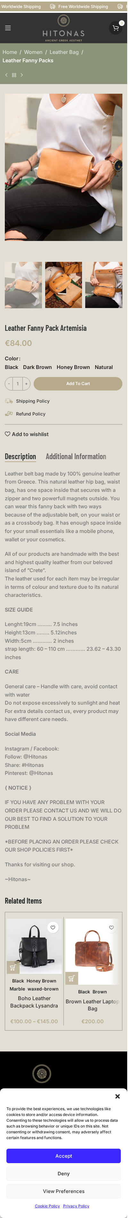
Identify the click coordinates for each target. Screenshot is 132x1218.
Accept (63, 1156)
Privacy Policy (76, 1206)
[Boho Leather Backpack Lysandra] (34, 946)
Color (11, 358)
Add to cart (78, 383)
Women (33, 52)
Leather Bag (64, 52)
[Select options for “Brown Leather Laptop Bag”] (71, 978)
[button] (117, 1096)
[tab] (20, 456)
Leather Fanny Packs (28, 60)
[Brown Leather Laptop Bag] (92, 952)
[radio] (11, 367)
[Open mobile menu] (8, 27)
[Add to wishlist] (53, 927)
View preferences (64, 1191)
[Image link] (42, 1084)
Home (10, 52)
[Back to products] (14, 75)
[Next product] (22, 75)
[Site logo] (64, 27)
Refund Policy (30, 413)
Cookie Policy (47, 1206)
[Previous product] (6, 75)
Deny (64, 1174)
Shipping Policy (33, 401)
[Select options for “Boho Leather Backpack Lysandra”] (13, 967)
